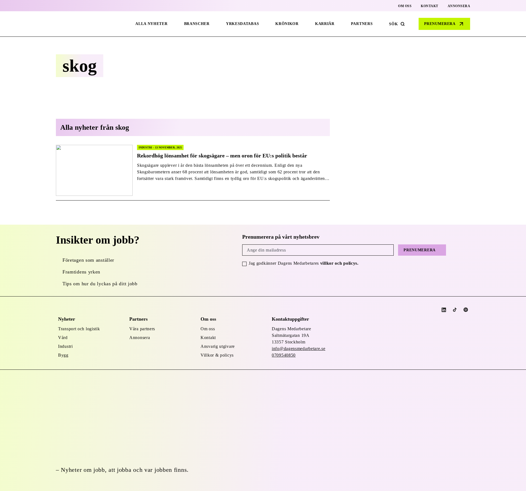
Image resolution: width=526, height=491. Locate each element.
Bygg (63, 355)
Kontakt (429, 6)
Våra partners (142, 328)
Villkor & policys (217, 355)
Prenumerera (440, 24)
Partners (362, 24)
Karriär (325, 24)
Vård (63, 337)
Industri (65, 346)
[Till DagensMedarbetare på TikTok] (455, 309)
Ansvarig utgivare (218, 346)
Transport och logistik (79, 328)
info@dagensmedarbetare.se (298, 348)
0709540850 (284, 355)
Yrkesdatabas (242, 24)
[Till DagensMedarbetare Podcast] (466, 309)
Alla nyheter (151, 24)
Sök (393, 24)
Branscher (197, 24)
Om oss (404, 6)
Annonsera (459, 6)
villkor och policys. (339, 263)
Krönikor (287, 24)
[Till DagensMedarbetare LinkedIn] (444, 309)
